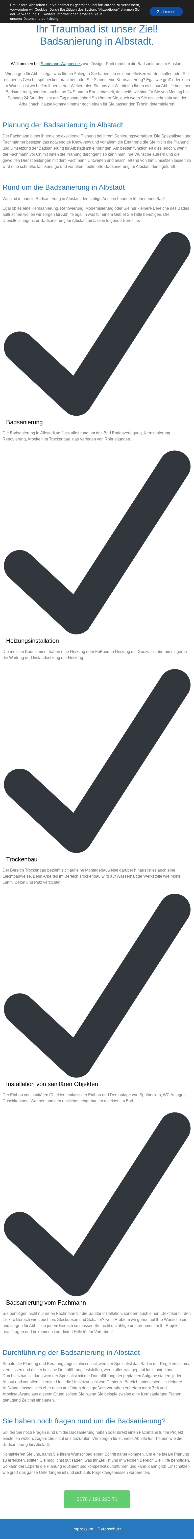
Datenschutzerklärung (40, 18)
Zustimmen (166, 11)
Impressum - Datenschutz (97, 1528)
